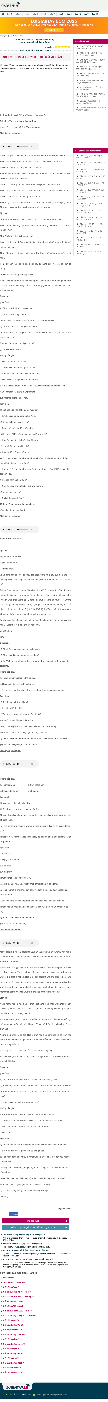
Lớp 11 (86, 14)
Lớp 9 (69, 14)
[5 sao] (68, 47)
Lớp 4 (26, 14)
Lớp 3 (18, 14)
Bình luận (14, 1214)
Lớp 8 (61, 14)
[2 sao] (59, 47)
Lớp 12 (95, 14)
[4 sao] (65, 47)
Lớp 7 (52, 14)
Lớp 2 (9, 14)
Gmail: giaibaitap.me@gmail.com (51, 1394)
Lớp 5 (35, 14)
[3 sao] (62, 47)
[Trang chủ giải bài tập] (11, 7)
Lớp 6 (43, 14)
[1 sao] (56, 47)
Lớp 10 (78, 14)
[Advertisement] (35, 94)
